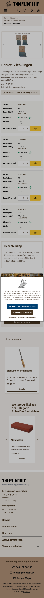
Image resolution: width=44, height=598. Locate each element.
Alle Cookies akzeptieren (22, 312)
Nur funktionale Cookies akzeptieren (22, 306)
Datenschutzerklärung (27, 317)
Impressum (12, 317)
